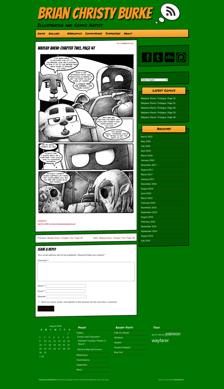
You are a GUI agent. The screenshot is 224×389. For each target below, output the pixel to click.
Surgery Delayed (122, 347)
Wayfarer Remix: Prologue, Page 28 (158, 117)
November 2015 (148, 207)
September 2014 (149, 231)
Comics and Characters (88, 336)
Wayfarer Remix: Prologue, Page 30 (158, 108)
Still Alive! (118, 337)
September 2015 (149, 212)
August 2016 (147, 188)
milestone (161, 335)
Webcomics (74, 33)
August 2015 (147, 217)
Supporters (113, 33)
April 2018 (146, 151)
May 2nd (118, 352)
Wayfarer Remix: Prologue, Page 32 (158, 98)
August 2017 (147, 170)
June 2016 (146, 193)
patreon (172, 333)
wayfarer (160, 340)
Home (41, 33)
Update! (118, 342)
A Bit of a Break (121, 333)
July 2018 (145, 146)
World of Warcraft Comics (89, 349)
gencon (154, 335)
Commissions (93, 33)
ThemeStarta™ (178, 380)
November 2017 (148, 165)
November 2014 (148, 226)
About (128, 33)
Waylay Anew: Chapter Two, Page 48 (117, 238)
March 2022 (147, 136)
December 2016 (148, 184)
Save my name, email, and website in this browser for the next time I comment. (79, 302)
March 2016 (147, 198)
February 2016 (148, 203)
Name (41, 286)
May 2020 (146, 141)
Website (41, 296)
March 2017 (147, 174)
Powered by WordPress (48, 380)
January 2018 (147, 160)
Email (41, 291)
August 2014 (147, 236)
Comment (43, 260)
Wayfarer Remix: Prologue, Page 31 (158, 103)
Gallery (53, 34)
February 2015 (148, 221)
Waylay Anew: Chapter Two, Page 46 (65, 238)
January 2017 (147, 179)
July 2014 (145, 240)
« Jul (41, 356)
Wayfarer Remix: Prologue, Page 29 (158, 112)
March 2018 (147, 155)
